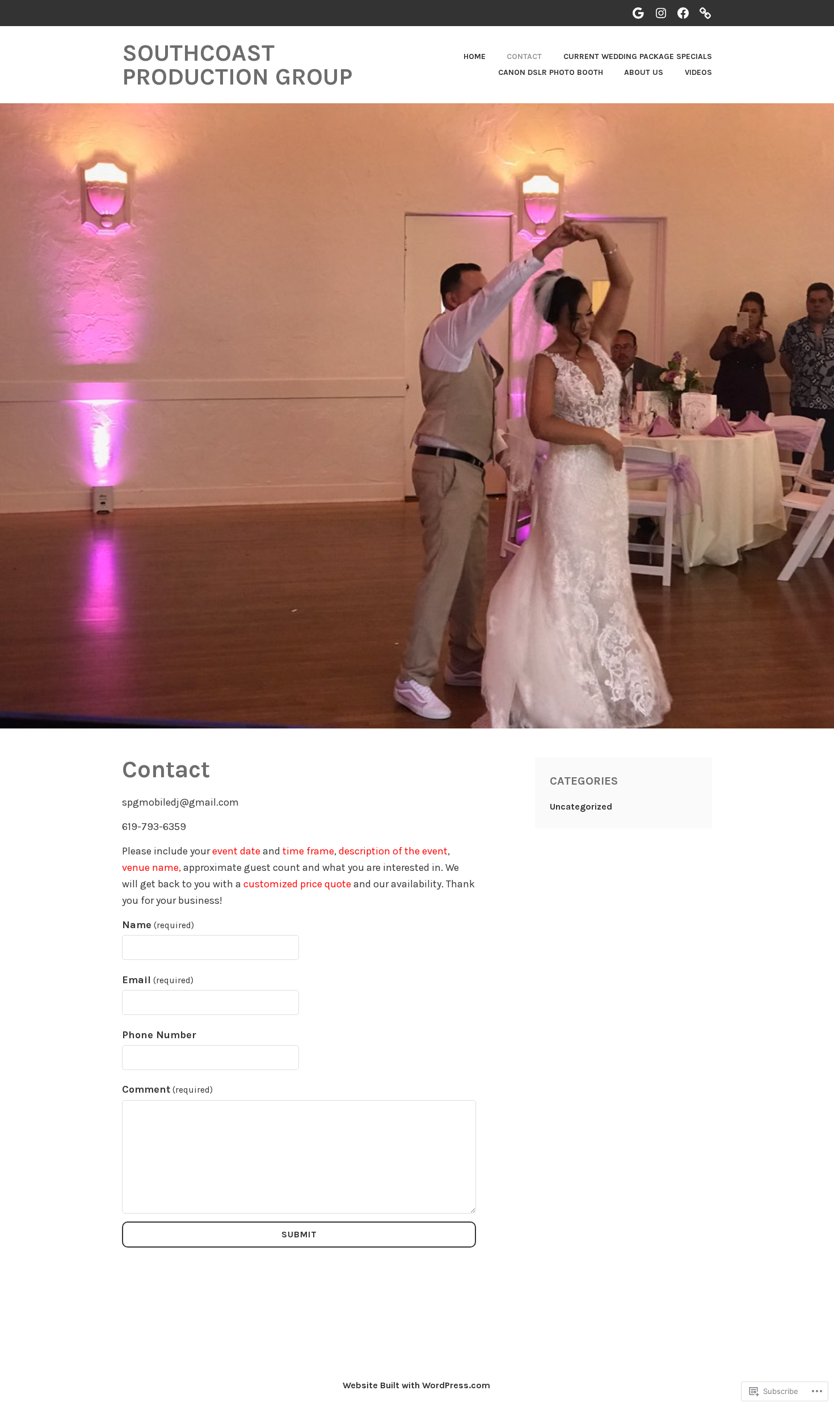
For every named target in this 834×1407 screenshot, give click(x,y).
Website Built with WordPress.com (416, 1385)
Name (158, 925)
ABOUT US (643, 72)
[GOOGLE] (638, 13)
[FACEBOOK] (683, 13)
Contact (524, 56)
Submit (299, 1234)
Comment (167, 1089)
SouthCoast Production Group (237, 65)
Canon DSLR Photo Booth (550, 72)
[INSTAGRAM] (661, 13)
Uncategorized (581, 806)
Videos (698, 72)
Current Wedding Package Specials (637, 56)
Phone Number (159, 1035)
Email (157, 980)
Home (475, 56)
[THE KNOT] (705, 13)
